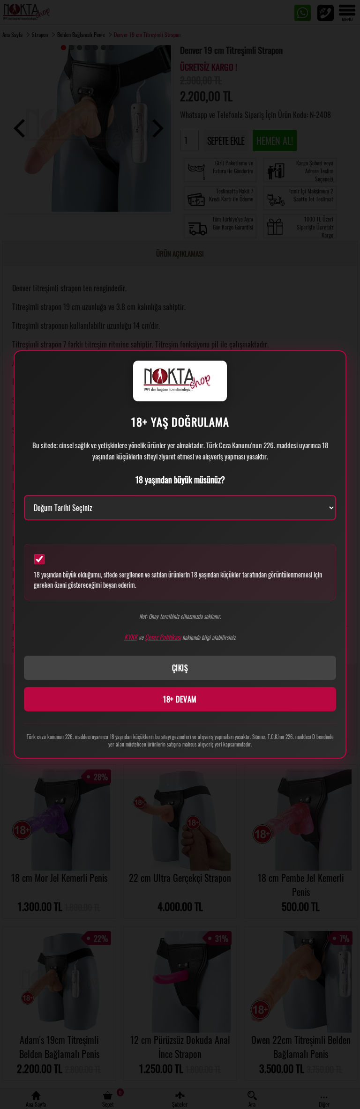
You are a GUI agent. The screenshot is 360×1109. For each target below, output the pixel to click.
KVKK (130, 637)
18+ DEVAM (180, 699)
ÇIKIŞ (180, 667)
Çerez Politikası (163, 637)
